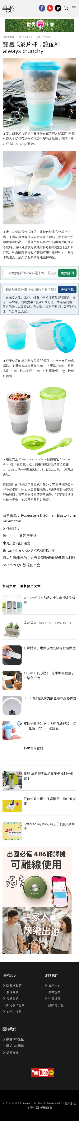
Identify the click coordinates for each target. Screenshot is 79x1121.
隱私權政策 (14, 985)
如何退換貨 (14, 1011)
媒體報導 (12, 1052)
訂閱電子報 (56, 1005)
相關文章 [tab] (9, 586)
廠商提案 (54, 992)
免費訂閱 (67, 273)
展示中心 (54, 985)
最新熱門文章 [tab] (30, 586)
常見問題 (12, 998)
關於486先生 (15, 1039)
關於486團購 (15, 1046)
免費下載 (67, 289)
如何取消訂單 (15, 1005)
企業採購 (54, 998)
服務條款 (12, 992)
